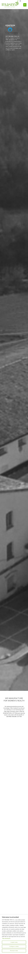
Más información (6, 938)
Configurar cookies (14, 946)
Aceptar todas (14, 942)
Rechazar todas (14, 950)
